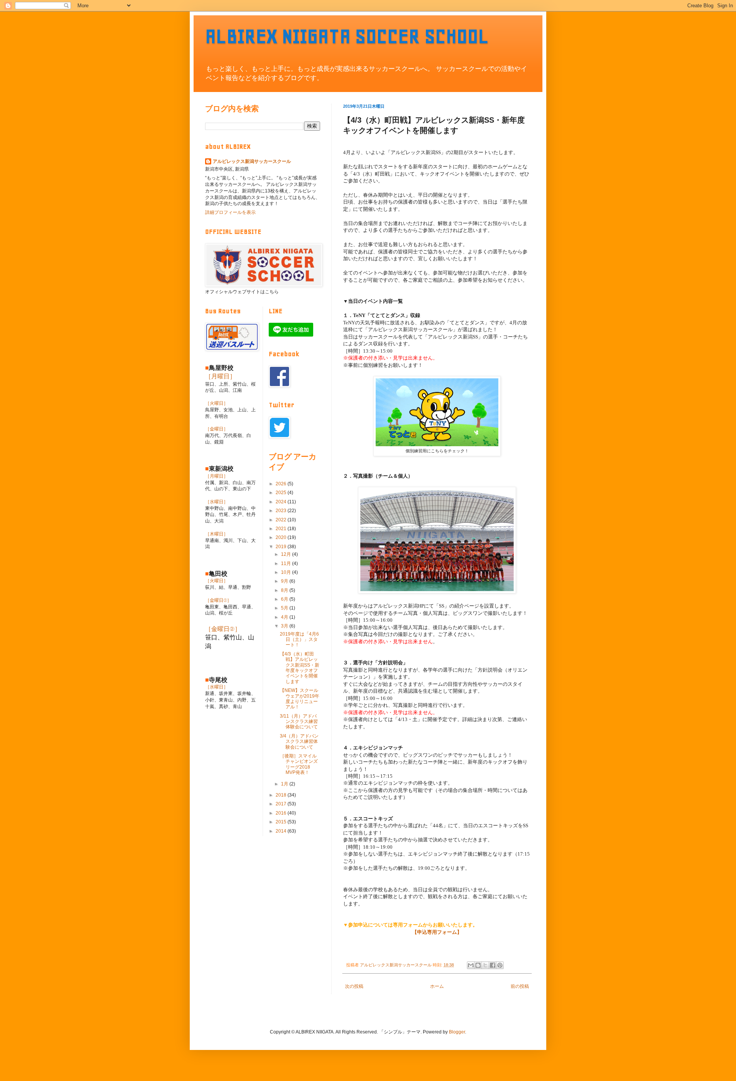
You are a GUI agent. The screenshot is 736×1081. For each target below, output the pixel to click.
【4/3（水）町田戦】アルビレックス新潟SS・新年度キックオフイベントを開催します (299, 667)
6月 (285, 599)
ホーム (437, 986)
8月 (285, 590)
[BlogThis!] (478, 965)
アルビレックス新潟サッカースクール (252, 161)
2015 (282, 822)
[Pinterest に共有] (500, 965)
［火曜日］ (216, 403)
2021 (282, 528)
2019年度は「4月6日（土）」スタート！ (299, 639)
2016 (282, 813)
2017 (282, 804)
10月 (286, 572)
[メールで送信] (471, 965)
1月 (285, 784)
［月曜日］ (220, 376)
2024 (282, 501)
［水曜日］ (216, 501)
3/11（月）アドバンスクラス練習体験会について (299, 721)
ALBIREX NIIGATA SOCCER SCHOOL (347, 36)
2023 (282, 510)
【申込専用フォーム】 (437, 932)
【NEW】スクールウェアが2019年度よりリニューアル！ (299, 699)
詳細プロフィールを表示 (230, 212)
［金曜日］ (216, 429)
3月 (285, 626)
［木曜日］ (216, 534)
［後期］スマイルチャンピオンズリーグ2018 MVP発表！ (299, 764)
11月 (286, 563)
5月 (285, 608)
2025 (282, 492)
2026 (282, 483)
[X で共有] (485, 965)
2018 (282, 795)
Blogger (457, 1032)
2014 (282, 831)
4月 (285, 617)
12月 (286, 554)
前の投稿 (520, 986)
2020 (282, 537)
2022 (282, 519)
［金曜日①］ (218, 600)
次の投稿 (354, 986)
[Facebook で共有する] (492, 965)
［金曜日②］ (223, 629)
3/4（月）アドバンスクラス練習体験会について (299, 741)
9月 (285, 581)
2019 (282, 546)
